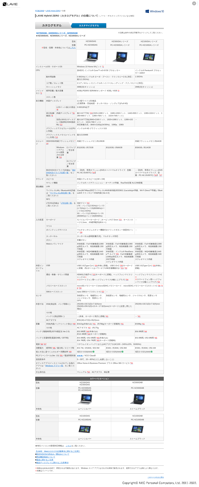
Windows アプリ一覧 (54, 366)
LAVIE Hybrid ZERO (53, 11)
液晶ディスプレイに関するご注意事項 (52, 463)
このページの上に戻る (156, 477)
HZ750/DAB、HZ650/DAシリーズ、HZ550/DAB (57, 33)
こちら (73, 48)
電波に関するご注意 (44, 460)
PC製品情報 (39, 11)
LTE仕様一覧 (66, 203)
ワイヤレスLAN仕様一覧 (60, 193)
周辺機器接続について (45, 457)
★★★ (80, 355)
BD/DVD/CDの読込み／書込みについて (52, 454)
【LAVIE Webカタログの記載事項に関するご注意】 (57, 451)
